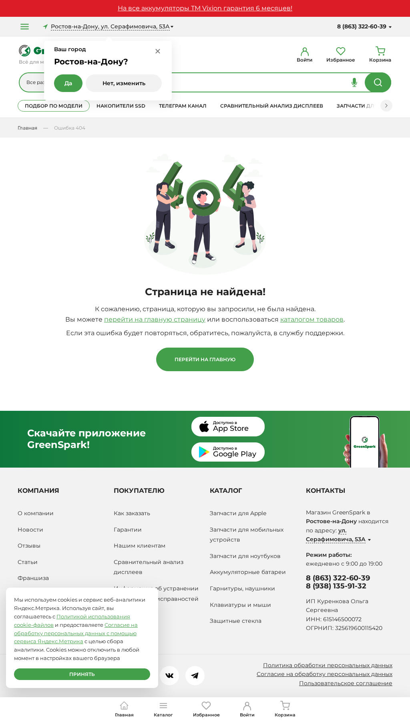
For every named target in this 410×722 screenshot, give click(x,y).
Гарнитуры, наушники (242, 588)
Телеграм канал (183, 106)
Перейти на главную (205, 359)
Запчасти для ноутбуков (245, 556)
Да (68, 83)
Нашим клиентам (139, 545)
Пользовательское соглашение (345, 683)
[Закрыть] (158, 51)
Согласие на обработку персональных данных (324, 674)
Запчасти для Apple (238, 513)
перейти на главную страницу (154, 319)
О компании (36, 513)
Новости (30, 529)
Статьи (28, 562)
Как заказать (132, 513)
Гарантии (128, 529)
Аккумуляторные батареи (248, 572)
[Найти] (378, 82)
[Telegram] (195, 676)
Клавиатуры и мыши (240, 604)
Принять (82, 674)
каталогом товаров (312, 319)
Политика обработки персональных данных (327, 665)
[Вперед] (386, 106)
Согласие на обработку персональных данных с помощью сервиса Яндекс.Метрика (76, 633)
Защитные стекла (235, 620)
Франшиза (33, 578)
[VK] (169, 676)
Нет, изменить (123, 83)
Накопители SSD (120, 106)
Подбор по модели (53, 106)
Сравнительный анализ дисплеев (271, 106)
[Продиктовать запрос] (354, 82)
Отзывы (29, 545)
